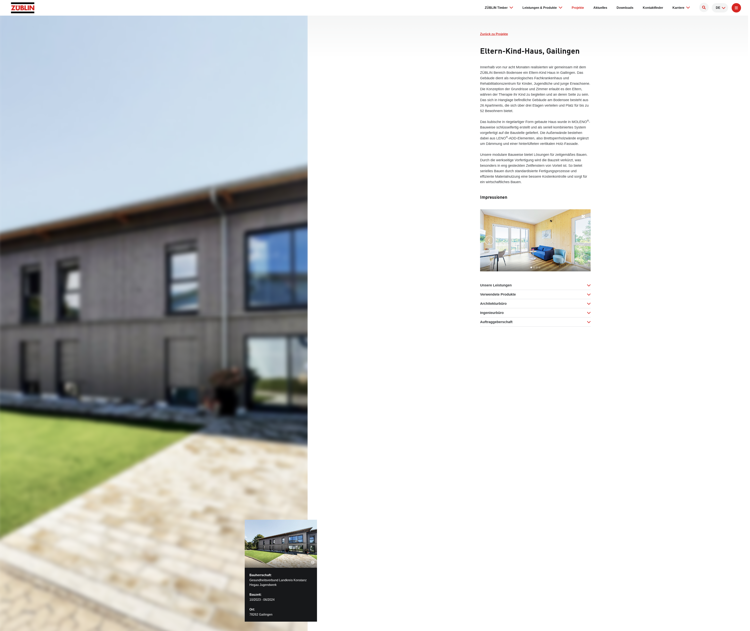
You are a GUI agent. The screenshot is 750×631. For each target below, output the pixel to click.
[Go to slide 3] (537, 267)
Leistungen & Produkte (539, 7)
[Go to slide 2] (534, 267)
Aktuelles (600, 7)
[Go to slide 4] (539, 267)
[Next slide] (581, 240)
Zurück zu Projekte (494, 34)
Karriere (678, 7)
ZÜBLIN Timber (496, 7)
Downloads (625, 7)
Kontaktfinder (653, 7)
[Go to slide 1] (531, 267)
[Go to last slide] (489, 240)
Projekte (578, 7)
